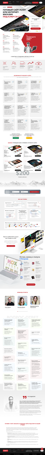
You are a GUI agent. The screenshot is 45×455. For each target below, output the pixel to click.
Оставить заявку (35, 2)
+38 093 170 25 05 (28, 3)
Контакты (10, 3)
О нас (13, 1)
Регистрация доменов (14, 451)
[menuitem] (10, 2)
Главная (10, 1)
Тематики (17, 1)
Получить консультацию (35, 28)
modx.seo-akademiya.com (37, 364)
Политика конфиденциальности (35, 26)
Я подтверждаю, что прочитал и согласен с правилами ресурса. (35, 26)
